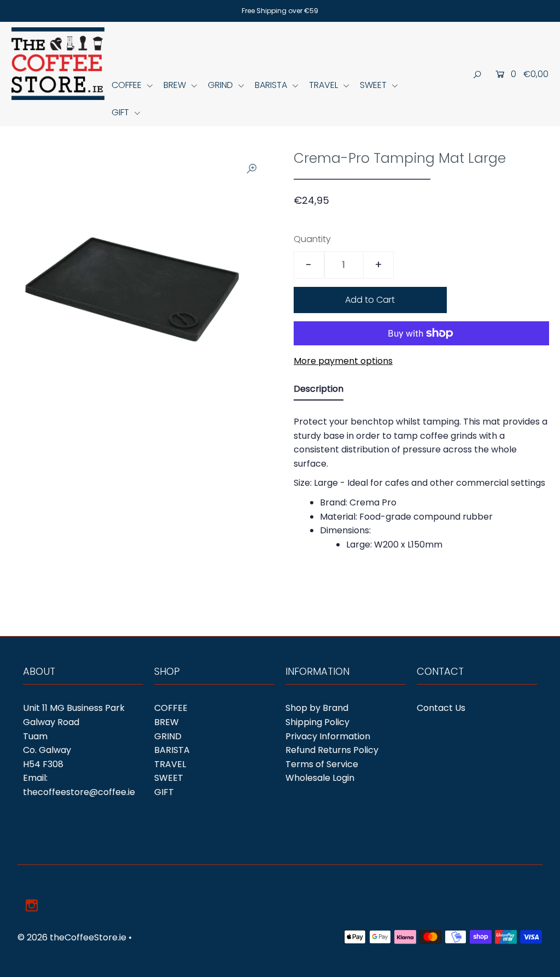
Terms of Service (321, 764)
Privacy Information (327, 736)
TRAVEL (324, 85)
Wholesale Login (319, 778)
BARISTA (272, 85)
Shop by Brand (316, 708)
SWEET (374, 85)
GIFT (121, 112)
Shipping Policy (317, 722)
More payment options (343, 361)
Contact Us (441, 708)
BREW (176, 85)
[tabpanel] (421, 484)
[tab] (318, 391)
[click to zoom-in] (252, 168)
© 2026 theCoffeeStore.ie (72, 937)
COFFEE (128, 85)
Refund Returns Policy (331, 750)
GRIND (221, 85)
